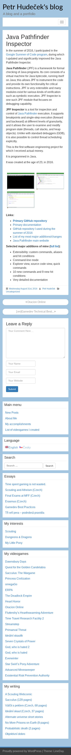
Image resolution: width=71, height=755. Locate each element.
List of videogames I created (22, 429)
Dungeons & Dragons (18, 537)
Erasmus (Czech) (15, 501)
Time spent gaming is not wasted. (25, 484)
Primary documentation (27, 224)
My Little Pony (13, 542)
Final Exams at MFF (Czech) (22, 495)
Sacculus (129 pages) (18, 699)
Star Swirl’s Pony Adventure (22, 664)
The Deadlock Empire (18, 595)
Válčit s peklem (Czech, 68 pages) (26, 705)
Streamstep (12, 624)
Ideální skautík (14, 635)
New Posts (11, 412)
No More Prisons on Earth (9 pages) (27, 722)
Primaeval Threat (15, 629)
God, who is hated (16, 652)
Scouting (10, 531)
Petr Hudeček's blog (33, 7)
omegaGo (11, 584)
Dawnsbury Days (15, 561)
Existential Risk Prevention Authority (27, 675)
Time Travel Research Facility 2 (24, 618)
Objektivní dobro (15, 733)
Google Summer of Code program (26, 54)
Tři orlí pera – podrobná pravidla (24, 512)
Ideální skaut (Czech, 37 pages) (24, 711)
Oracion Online (36, 302)
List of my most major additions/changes (37, 236)
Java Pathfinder (27, 113)
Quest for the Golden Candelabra (25, 567)
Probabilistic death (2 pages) (22, 728)
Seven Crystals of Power (20, 641)
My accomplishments (18, 424)
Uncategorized (13, 291)
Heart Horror (12, 601)
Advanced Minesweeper (20, 669)
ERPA (9, 590)
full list (54, 246)
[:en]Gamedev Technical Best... (35, 311)
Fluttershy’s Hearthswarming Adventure (29, 612)
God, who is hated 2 (17, 647)
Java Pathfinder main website (31, 240)
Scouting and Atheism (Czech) (23, 489)
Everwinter (11, 658)
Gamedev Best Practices (20, 507)
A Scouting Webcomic (18, 694)
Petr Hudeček (48, 289)
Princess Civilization (17, 578)
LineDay (58, 751)
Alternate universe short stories (24, 716)
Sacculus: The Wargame (20, 573)
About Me (11, 418)
